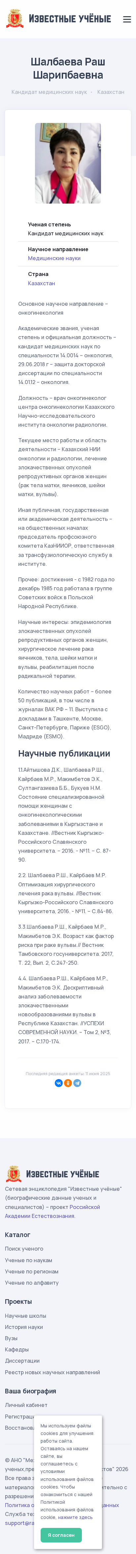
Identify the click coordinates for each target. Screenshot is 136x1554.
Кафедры (17, 1349)
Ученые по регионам (31, 1271)
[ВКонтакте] (59, 1083)
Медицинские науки (54, 258)
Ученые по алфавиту (32, 1282)
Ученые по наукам (28, 1260)
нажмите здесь (75, 1517)
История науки (24, 1327)
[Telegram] (77, 1083)
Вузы (11, 1338)
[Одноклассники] (68, 1083)
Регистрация (21, 1416)
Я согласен (61, 1535)
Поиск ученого (24, 1248)
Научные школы (25, 1315)
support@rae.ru (24, 1523)
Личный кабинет (26, 1405)
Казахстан (41, 283)
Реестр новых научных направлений (52, 1372)
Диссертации (22, 1360)
